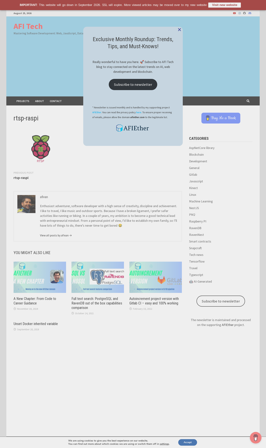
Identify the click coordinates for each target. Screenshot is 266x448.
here (138, 112)
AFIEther (96, 112)
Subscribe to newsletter (133, 84)
